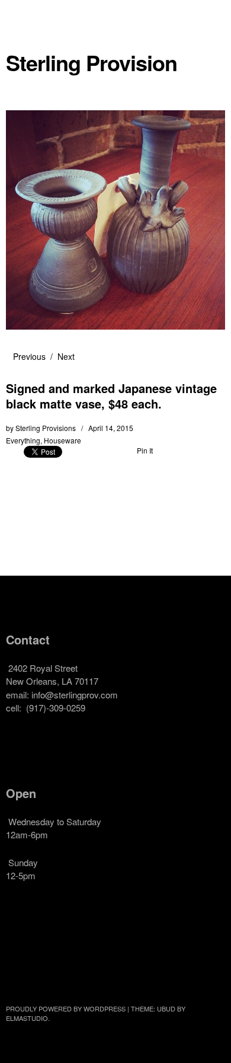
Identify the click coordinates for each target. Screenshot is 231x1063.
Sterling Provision (91, 62)
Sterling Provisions (45, 428)
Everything (23, 440)
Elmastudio (27, 1018)
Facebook (21, 947)
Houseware (62, 440)
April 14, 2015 (110, 428)
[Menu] (21, 15)
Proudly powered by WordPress (66, 1008)
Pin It (145, 450)
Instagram (53, 947)
